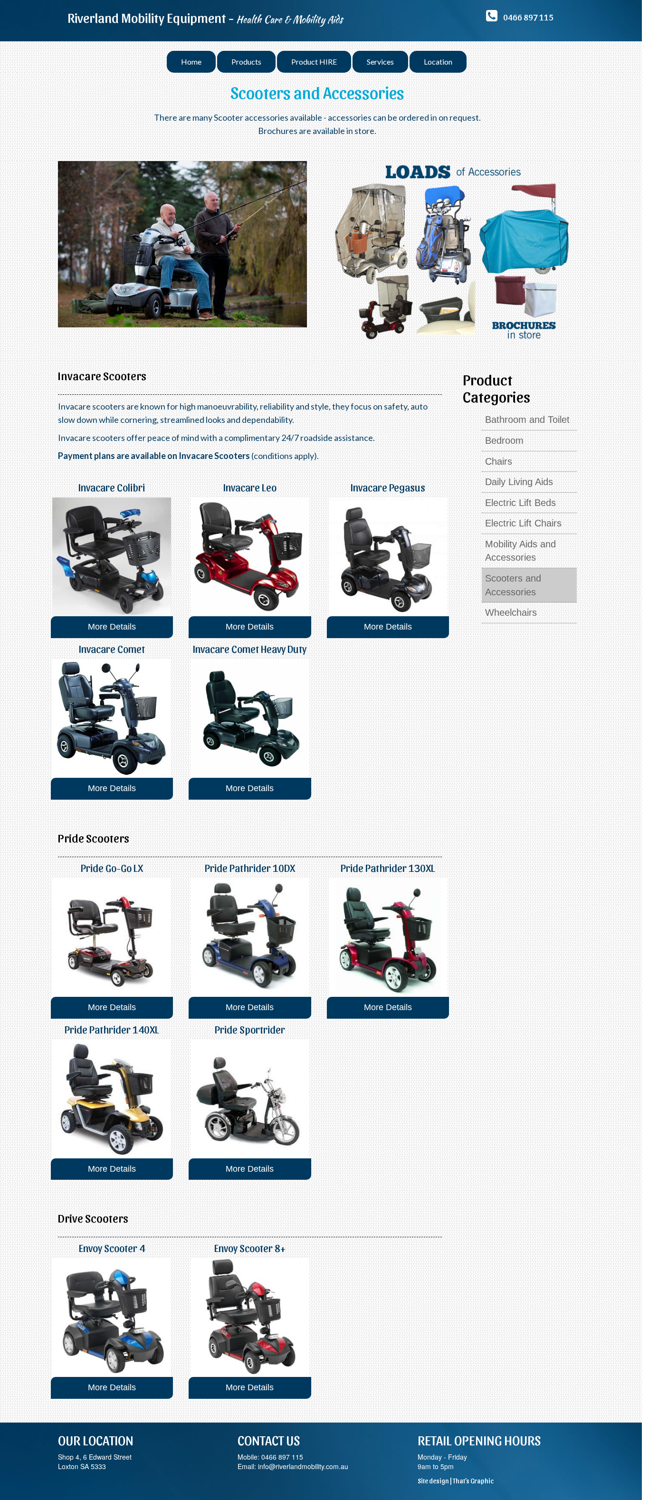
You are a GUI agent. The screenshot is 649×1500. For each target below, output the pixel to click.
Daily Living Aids (519, 482)
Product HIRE (314, 61)
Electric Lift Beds (520, 502)
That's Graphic (473, 1481)
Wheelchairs (511, 612)
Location (438, 61)
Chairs (498, 461)
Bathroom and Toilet (527, 419)
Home (191, 61)
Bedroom (504, 440)
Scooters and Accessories (513, 585)
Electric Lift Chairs (523, 523)
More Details (112, 626)
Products (246, 61)
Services (380, 61)
